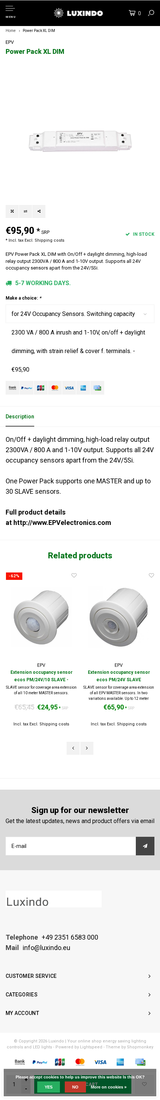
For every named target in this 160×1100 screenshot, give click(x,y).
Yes (48, 1087)
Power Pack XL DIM (39, 31)
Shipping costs (49, 240)
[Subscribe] (145, 846)
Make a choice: (23, 298)
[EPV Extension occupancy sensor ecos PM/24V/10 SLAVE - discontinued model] (41, 617)
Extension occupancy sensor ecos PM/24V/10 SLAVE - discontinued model (41, 676)
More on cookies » (109, 1087)
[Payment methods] (12, 388)
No (75, 1087)
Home (11, 31)
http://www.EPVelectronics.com (62, 522)
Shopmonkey (140, 1047)
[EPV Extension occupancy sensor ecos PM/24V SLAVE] (118, 617)
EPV (10, 42)
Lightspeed (91, 1047)
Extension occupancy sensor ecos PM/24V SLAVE (119, 676)
